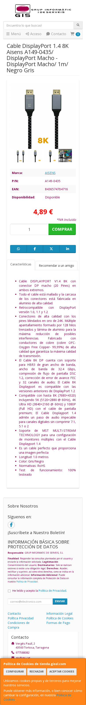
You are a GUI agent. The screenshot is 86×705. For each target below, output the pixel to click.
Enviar (60, 601)
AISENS (50, 173)
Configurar (15, 671)
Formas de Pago (58, 623)
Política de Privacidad (27, 581)
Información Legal (59, 613)
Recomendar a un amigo (56, 265)
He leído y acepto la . (39, 591)
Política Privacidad (21, 618)
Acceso (35, 33)
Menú (15, 33)
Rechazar (37, 671)
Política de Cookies (59, 618)
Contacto (58, 33)
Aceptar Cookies (61, 671)
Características (20, 264)
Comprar (62, 229)
